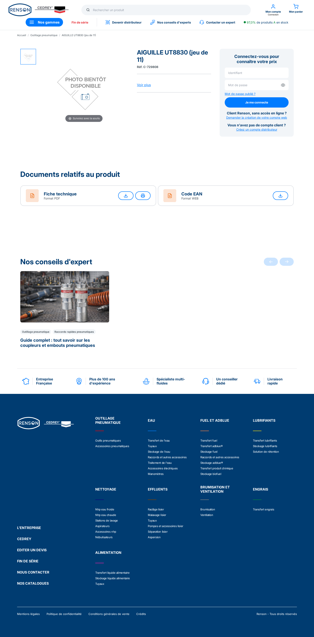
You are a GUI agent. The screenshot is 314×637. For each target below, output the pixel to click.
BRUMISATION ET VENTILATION (215, 489)
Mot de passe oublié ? (240, 94)
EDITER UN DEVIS (32, 550)
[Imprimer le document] (143, 195)
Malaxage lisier (157, 515)
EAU (151, 420)
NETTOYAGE (105, 489)
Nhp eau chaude (105, 515)
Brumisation (207, 509)
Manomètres (156, 474)
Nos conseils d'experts (174, 22)
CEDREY (24, 539)
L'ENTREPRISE (29, 528)
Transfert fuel (208, 440)
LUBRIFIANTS (264, 420)
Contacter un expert (220, 22)
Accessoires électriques (163, 468)
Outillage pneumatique (43, 35)
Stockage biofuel (210, 474)
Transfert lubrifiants (265, 440)
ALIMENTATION (108, 552)
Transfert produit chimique (216, 468)
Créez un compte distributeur (256, 129)
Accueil (21, 35)
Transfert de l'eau (159, 440)
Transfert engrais (263, 509)
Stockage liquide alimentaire (112, 578)
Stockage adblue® (211, 462)
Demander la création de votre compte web (256, 117)
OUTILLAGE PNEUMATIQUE (108, 420)
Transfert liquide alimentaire (112, 572)
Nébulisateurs (104, 537)
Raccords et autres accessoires (167, 457)
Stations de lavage (106, 520)
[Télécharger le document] (126, 195)
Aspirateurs (102, 526)
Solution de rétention (266, 451)
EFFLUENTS (157, 489)
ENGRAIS (260, 489)
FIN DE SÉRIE (27, 561)
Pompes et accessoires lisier (165, 526)
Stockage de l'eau (159, 451)
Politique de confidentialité (64, 614)
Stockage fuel (208, 451)
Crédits (141, 614)
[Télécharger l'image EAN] (280, 195)
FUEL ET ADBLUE (214, 420)
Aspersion (154, 537)
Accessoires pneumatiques (112, 446)
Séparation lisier (157, 531)
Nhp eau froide (104, 509)
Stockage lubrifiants (265, 446)
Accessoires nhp (105, 531)
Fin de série (80, 22)
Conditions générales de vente (108, 614)
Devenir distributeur (127, 22)
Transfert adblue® (211, 446)
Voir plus (144, 85)
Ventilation (206, 515)
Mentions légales (28, 614)
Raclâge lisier (156, 509)
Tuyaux (152, 446)
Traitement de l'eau (160, 462)
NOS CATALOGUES (33, 583)
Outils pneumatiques (108, 440)
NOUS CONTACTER (33, 572)
